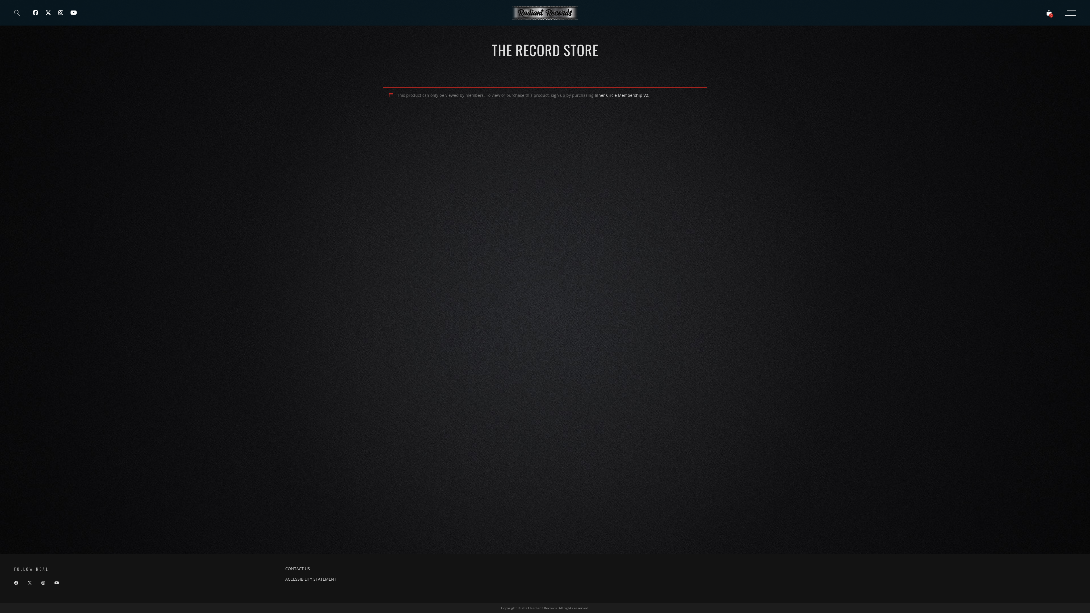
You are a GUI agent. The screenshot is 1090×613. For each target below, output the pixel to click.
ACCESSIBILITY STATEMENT (310, 579)
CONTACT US (297, 568)
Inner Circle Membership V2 (621, 95)
